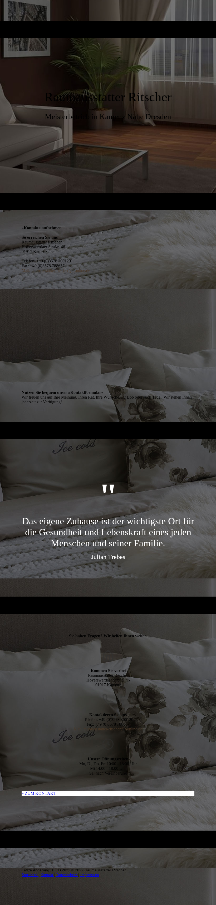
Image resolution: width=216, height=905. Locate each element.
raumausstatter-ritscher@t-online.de (60, 270)
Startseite (30, 875)
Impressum (89, 875)
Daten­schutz (67, 875)
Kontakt (47, 875)
